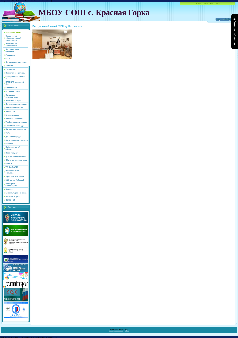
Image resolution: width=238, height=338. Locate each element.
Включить (37, 1)
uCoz (127, 331)
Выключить (29, 1)
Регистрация (208, 3)
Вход (218, 3)
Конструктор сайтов (116, 331)
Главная (198, 3)
